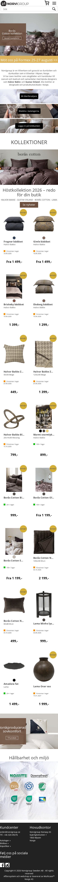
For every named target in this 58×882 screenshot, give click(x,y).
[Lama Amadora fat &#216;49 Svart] (14, 666)
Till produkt (12, 738)
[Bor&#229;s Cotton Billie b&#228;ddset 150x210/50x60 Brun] (14, 480)
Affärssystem (10, 876)
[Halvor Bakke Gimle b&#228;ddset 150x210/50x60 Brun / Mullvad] (43, 224)
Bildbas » (4, 843)
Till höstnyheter (12, 37)
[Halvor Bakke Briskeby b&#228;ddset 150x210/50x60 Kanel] (14, 287)
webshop (24, 876)
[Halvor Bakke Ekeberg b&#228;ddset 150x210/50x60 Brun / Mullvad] (43, 287)
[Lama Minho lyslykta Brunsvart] (43, 604)
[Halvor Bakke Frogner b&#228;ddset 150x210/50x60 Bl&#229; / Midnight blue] (14, 224)
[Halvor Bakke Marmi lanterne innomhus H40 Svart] (43, 417)
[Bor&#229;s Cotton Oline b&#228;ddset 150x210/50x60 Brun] (43, 480)
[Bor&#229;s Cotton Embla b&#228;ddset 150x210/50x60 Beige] (14, 541)
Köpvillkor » (5, 846)
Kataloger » (5, 840)
